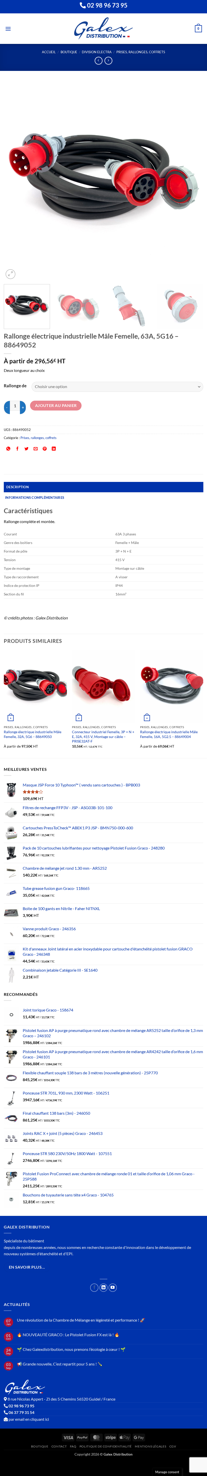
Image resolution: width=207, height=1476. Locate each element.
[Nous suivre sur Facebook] (94, 1287)
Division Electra (97, 52)
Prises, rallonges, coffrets (140, 52)
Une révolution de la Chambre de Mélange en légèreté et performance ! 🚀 (81, 1320)
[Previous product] (108, 61)
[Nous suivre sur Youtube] (113, 1287)
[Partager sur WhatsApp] (8, 449)
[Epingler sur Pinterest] (45, 449)
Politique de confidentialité (106, 1446)
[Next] (192, 181)
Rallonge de (15, 386)
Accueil (49, 52)
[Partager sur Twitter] (26, 449)
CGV (172, 1446)
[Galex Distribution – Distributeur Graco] (103, 29)
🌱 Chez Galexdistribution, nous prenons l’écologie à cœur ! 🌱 (71, 1349)
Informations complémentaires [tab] (34, 498)
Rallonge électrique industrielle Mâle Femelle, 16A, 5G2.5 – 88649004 (169, 734)
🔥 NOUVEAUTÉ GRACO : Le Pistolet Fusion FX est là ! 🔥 (68, 1334)
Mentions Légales (150, 1446)
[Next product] (98, 61)
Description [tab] (17, 487)
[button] (8, 28)
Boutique (69, 52)
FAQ (73, 1446)
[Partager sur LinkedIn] (54, 449)
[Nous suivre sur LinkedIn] (103, 1287)
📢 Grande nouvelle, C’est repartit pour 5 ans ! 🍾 (59, 1363)
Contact (59, 1446)
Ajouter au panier (56, 405)
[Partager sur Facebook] (17, 449)
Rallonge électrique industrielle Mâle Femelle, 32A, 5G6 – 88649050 (32, 734)
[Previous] (14, 181)
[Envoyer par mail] (36, 449)
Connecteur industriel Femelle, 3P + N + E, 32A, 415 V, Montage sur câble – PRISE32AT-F (103, 736)
